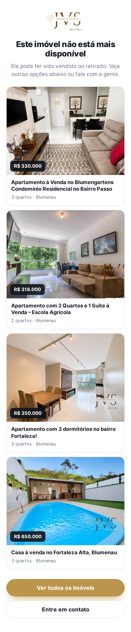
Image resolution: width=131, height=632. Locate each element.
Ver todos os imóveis (65, 587)
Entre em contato (65, 609)
